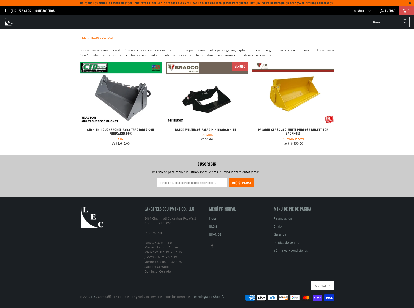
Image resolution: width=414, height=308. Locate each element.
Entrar (390, 10)
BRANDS (215, 234)
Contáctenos (45, 10)
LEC (93, 297)
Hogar (213, 218)
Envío (278, 226)
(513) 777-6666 (21, 10)
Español (359, 11)
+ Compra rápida (120, 102)
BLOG (213, 226)
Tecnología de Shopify (208, 297)
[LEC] (8, 22)
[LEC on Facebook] (5, 10)
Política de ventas (286, 242)
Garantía (280, 234)
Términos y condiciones (291, 250)
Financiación (283, 218)
